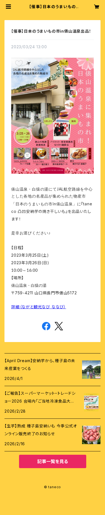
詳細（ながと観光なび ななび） (38, 306)
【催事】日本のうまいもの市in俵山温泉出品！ (51, 31)
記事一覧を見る (52, 461)
